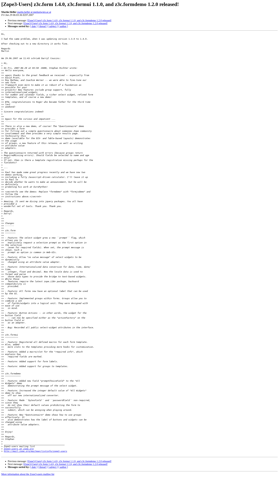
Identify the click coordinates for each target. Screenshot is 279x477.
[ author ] (63, 26)
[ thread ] (42, 26)
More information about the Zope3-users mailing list (27, 474)
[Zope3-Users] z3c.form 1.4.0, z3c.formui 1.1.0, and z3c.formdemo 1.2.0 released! (69, 20)
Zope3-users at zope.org (19, 449)
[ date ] (33, 26)
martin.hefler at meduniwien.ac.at (34, 12)
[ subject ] (53, 26)
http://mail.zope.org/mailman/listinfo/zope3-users (35, 451)
